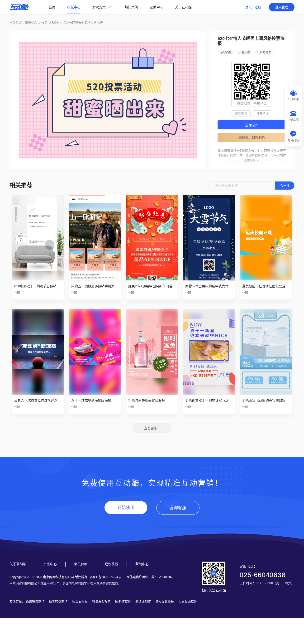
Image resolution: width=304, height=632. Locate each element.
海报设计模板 (164, 601)
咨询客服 (177, 507)
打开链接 (262, 113)
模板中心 (74, 7)
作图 (44, 22)
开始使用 (125, 507)
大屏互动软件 (187, 601)
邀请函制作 (143, 601)
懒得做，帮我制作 (251, 138)
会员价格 (80, 564)
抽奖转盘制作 (58, 601)
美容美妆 (244, 52)
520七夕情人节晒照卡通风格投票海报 (77, 22)
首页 (52, 7)
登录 (248, 7)
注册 (258, 7)
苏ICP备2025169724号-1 (107, 577)
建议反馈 (111, 564)
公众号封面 (264, 52)
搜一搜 (285, 185)
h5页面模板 (80, 601)
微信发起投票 (101, 601)
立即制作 (251, 125)
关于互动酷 (183, 7)
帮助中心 (156, 7)
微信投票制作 (35, 601)
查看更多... (152, 428)
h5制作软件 (123, 601)
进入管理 (281, 7)
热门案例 (131, 7)
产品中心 (50, 564)
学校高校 (226, 52)
